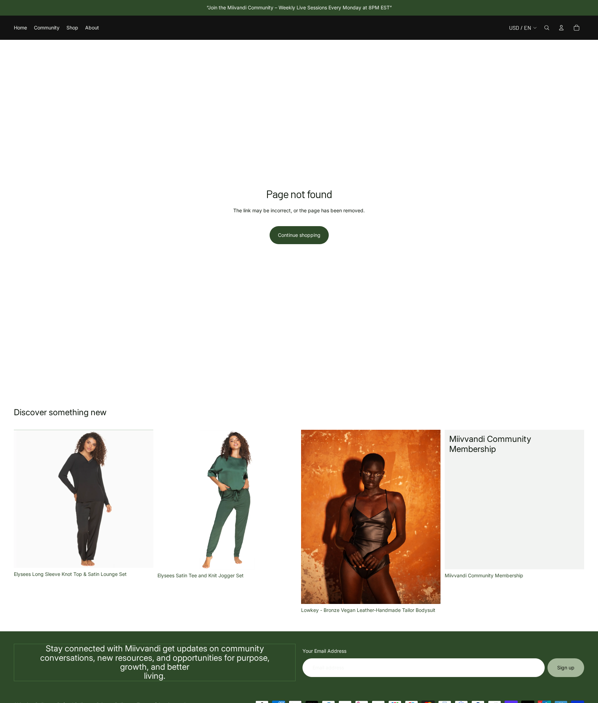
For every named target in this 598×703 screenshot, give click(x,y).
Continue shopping (299, 235)
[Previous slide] (24, 498)
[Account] (561, 27)
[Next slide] (143, 498)
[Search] (546, 27)
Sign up (565, 667)
